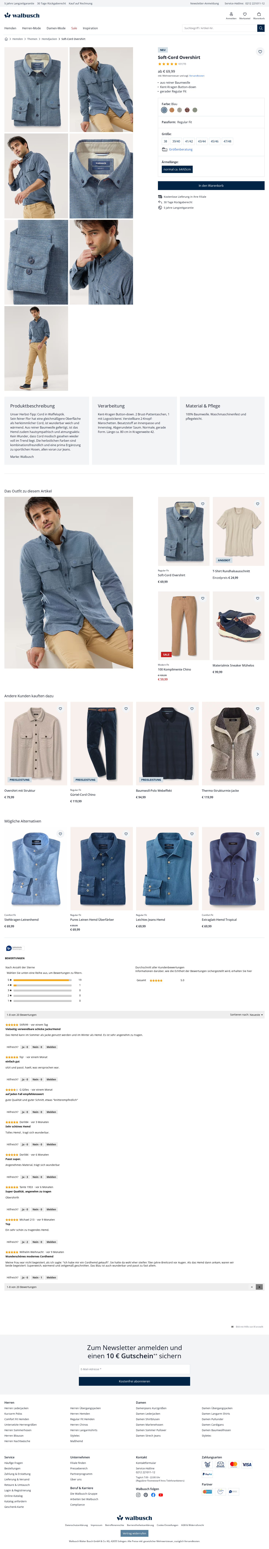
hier (249, 971)
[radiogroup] (211, 107)
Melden (51, 1047)
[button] (259, 1287)
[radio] (164, 110)
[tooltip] (15, 948)
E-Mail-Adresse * (91, 1369)
